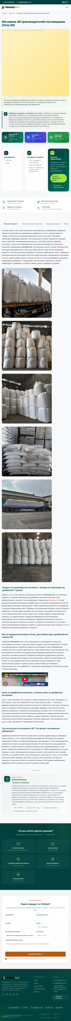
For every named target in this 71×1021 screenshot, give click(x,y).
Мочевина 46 (62, 247)
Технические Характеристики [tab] (32, 224)
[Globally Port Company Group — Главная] (16, 978)
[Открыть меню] (67, 7)
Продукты (12, 13)
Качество (56, 1018)
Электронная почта (42, 915)
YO (17, 994)
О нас (35, 980)
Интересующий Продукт (12, 931)
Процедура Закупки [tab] (53, 224)
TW (7, 994)
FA (10, 994)
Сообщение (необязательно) (14, 940)
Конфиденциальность (44, 1014)
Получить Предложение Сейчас (56, 178)
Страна (38, 923)
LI (3, 994)
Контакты (37, 991)
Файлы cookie (56, 1014)
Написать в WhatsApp (59, 997)
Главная (4, 13)
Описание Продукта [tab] (11, 224)
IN (13, 994)
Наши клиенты (38, 986)
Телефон (8, 923)
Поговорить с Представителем (58, 186)
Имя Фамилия (9, 915)
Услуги (36, 983)
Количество (39, 931)
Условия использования (45, 1018)
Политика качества (39, 989)
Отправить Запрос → (35, 954)
